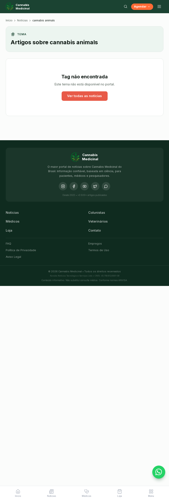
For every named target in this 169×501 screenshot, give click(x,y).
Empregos (95, 243)
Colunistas (96, 213)
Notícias (22, 20)
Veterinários (98, 221)
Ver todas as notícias (84, 96)
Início (9, 20)
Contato (94, 230)
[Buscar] (125, 6)
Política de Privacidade (21, 250)
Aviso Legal (13, 256)
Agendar (140, 6)
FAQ (8, 243)
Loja (9, 230)
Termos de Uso (98, 250)
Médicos (12, 221)
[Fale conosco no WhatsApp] (158, 472)
